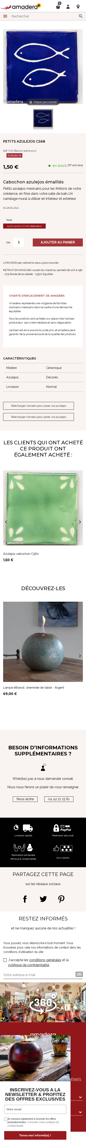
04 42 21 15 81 (59, 799)
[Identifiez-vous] (68, 6)
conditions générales (45, 960)
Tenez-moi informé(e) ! (35, 1135)
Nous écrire (25, 799)
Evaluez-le (14, 155)
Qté (8, 242)
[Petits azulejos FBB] (43, 119)
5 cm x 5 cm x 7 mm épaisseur (24, 226)
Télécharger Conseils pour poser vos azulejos (38, 405)
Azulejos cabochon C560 (21, 553)
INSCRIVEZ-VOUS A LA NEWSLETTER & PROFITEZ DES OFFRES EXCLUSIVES (35, 1094)
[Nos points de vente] (78, 6)
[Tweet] (43, 899)
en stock (60, 166)
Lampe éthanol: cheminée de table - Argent (33, 687)
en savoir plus (11, 207)
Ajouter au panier (58, 242)
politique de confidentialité (28, 965)
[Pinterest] (61, 899)
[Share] (25, 899)
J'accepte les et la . (38, 962)
